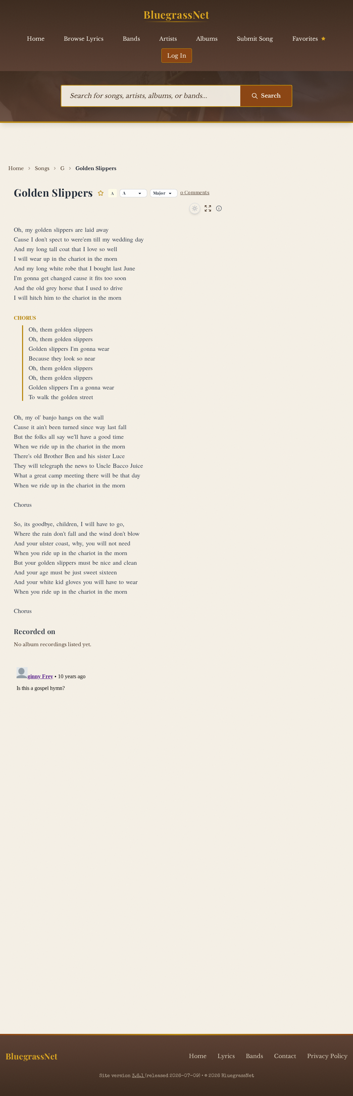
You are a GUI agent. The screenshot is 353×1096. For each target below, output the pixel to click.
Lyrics (226, 1056)
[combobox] (150, 96)
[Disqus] (176, 750)
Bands (131, 38)
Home (35, 38)
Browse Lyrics (83, 38)
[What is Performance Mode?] (219, 208)
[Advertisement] (176, 143)
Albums (207, 38)
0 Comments (195, 192)
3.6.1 (138, 1076)
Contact (285, 1056)
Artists (168, 38)
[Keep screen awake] (194, 208)
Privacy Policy (327, 1056)
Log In (176, 55)
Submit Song (255, 38)
